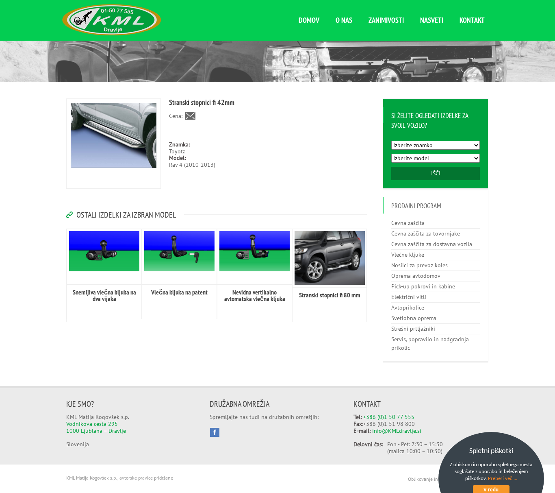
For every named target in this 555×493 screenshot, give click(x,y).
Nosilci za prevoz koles (419, 265)
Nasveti (431, 20)
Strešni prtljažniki (413, 328)
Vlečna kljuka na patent (179, 292)
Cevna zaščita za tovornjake (425, 233)
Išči (435, 173)
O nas (344, 20)
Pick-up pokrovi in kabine (423, 286)
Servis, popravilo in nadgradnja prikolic (430, 343)
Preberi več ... (502, 478)
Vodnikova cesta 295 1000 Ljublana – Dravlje (96, 427)
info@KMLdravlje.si (396, 430)
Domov (309, 20)
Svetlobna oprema (413, 318)
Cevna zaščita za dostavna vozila (431, 244)
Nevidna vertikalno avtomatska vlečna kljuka (254, 295)
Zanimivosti (386, 20)
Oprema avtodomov (415, 275)
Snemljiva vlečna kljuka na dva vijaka (104, 295)
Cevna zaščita (408, 223)
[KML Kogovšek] (111, 33)
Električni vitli (408, 297)
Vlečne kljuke (407, 254)
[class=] (104, 251)
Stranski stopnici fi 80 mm (329, 295)
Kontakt (472, 20)
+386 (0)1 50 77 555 (388, 417)
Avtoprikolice (407, 307)
